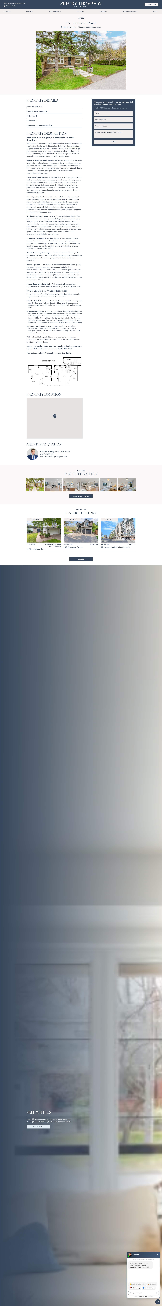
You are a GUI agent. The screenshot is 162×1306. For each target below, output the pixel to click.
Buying (29, 12)
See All (81, 559)
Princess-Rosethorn (73, 146)
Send (114, 142)
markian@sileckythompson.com (40, 349)
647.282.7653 (48, 454)
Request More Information (90, 27)
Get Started (38, 1126)
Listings (80, 12)
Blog (155, 12)
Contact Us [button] (151, 5)
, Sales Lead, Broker (55, 451)
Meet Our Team (54, 12)
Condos (103, 12)
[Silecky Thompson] (81, 4)
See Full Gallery (69, 27)
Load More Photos (81, 496)
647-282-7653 (66, 349)
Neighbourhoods (130, 12)
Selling (7, 12)
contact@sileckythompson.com (116, 108)
